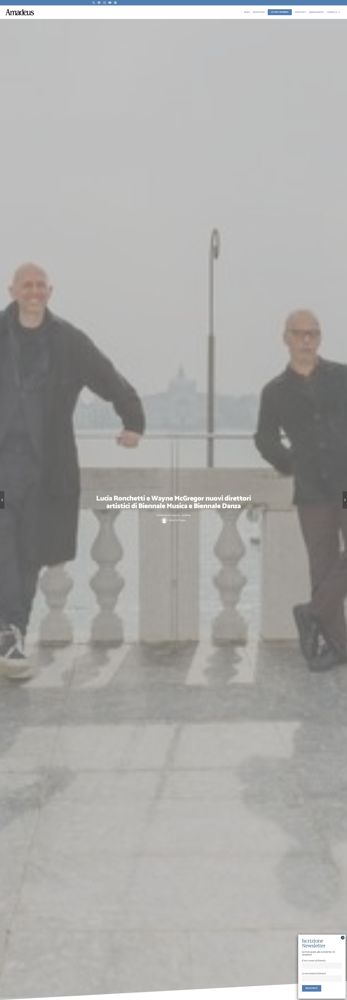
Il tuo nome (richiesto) (313, 960)
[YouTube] (110, 2)
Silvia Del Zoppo (177, 520)
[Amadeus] (19, 12)
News (187, 515)
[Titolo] (115, 2)
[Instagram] (104, 2)
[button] (339, 12)
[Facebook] (99, 2)
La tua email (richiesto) (314, 973)
